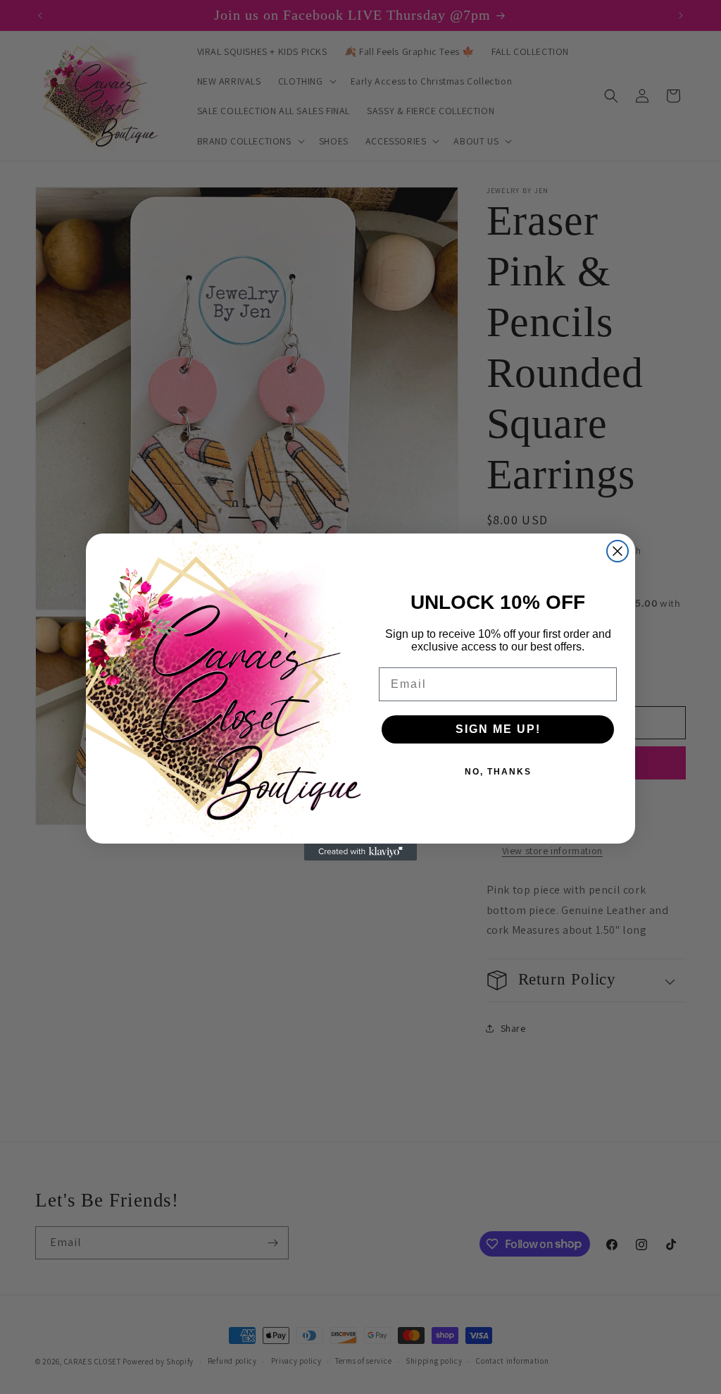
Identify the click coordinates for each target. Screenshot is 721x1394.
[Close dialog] (617, 551)
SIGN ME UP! (498, 729)
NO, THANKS (498, 772)
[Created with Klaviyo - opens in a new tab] (360, 852)
